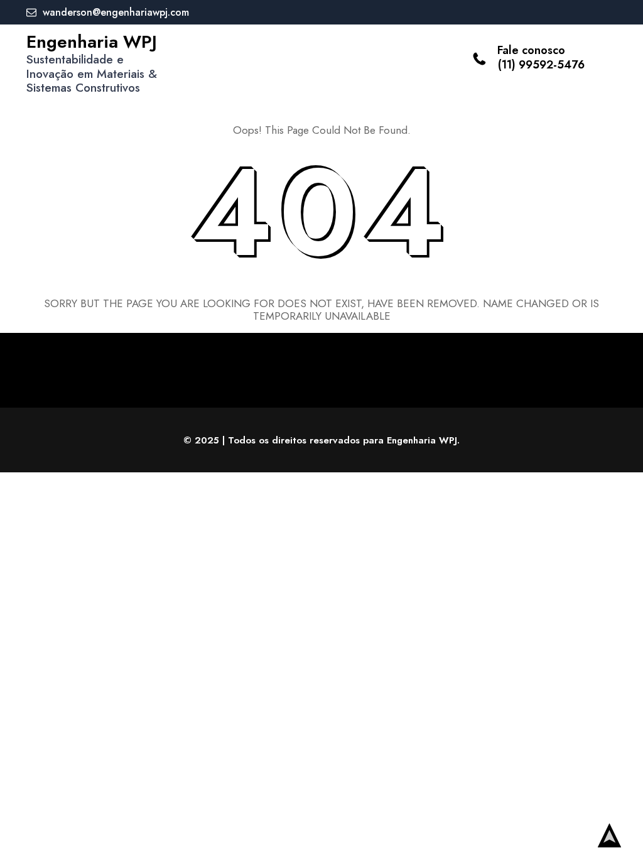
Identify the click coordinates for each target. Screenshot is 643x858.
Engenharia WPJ (91, 42)
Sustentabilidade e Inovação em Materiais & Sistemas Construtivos (91, 74)
